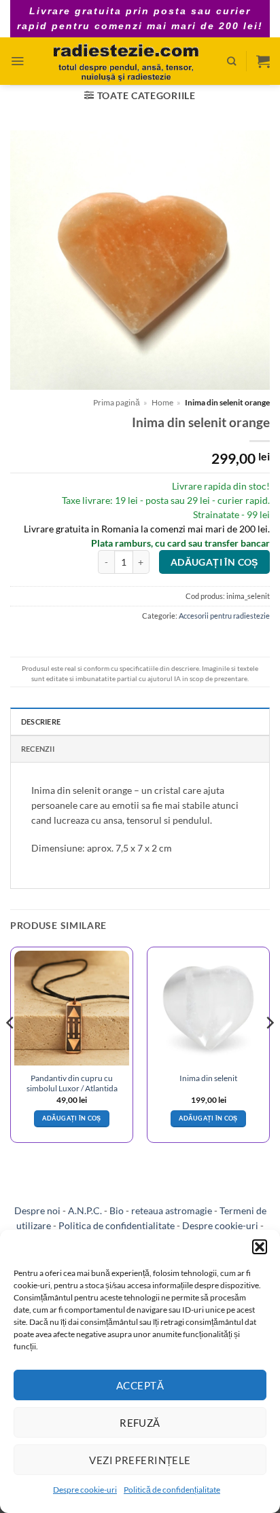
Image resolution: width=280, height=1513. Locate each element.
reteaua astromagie (171, 1210)
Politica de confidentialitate (116, 1225)
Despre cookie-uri (85, 1489)
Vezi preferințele (140, 1460)
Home (162, 402)
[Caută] (231, 61)
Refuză (140, 1423)
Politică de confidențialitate (172, 1489)
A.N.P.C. (85, 1210)
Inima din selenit (208, 1078)
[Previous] (11, 1050)
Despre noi (37, 1210)
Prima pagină (116, 402)
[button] (259, 1247)
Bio (116, 1210)
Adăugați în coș (214, 562)
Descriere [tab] (40, 721)
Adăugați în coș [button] (71, 1118)
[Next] (269, 1050)
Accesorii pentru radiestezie (224, 615)
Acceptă (140, 1385)
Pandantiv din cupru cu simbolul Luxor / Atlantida (72, 1083)
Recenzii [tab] (37, 748)
